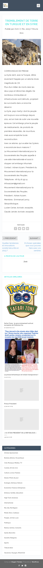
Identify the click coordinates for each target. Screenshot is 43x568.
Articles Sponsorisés (11, 453)
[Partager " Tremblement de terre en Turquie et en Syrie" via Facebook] (16, 228)
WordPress (35, 562)
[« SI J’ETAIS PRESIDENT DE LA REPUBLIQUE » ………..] (21, 419)
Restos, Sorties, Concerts (12, 528)
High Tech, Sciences (11, 498)
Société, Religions (10, 538)
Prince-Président (10, 404)
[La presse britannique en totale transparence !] (21, 351)
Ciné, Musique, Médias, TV (13, 463)
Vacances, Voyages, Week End (14, 553)
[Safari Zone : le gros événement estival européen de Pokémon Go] (21, 300)
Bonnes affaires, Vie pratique (14, 458)
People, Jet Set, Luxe (11, 518)
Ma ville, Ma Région (10, 508)
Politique (7, 523)
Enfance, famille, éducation (13, 493)
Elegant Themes (16, 562)
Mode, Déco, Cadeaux (11, 513)
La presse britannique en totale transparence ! (21, 375)
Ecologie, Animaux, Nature (13, 483)
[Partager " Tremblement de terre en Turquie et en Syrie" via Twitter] (20, 228)
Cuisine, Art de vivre (11, 468)
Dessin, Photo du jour (11, 478)
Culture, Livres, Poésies (12, 473)
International (8, 503)
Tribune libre (8, 548)
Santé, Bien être (9, 533)
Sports (6, 543)
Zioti (16, 29)
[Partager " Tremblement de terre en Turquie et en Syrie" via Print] (28, 228)
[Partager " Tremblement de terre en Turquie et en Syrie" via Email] (24, 228)
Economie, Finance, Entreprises (14, 488)
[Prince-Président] (21, 390)
